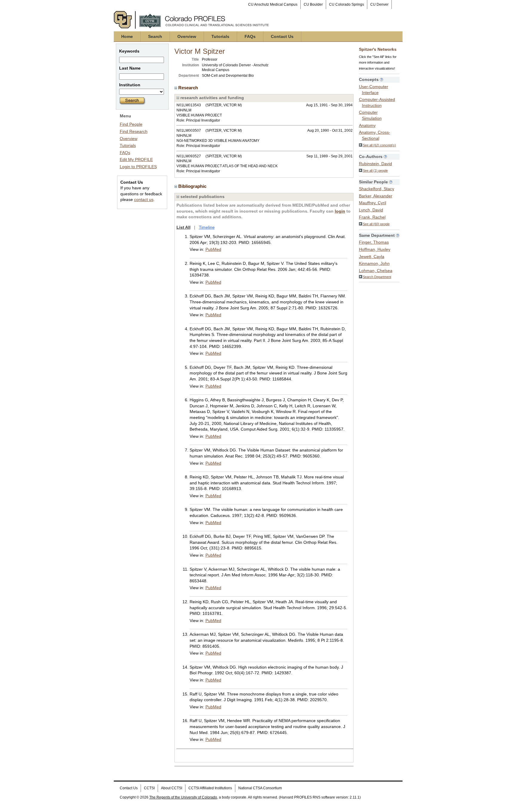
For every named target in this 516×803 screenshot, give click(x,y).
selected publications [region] (202, 196)
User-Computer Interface (373, 89)
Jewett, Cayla (371, 256)
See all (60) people (376, 224)
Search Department (377, 277)
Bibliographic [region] (193, 186)
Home (127, 36)
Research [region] (188, 87)
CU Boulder (313, 4)
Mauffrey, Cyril (372, 202)
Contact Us (282, 36)
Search (155, 36)
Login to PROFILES (138, 166)
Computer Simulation (370, 115)
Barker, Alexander (375, 196)
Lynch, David (371, 210)
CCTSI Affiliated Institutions (210, 788)
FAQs (250, 36)
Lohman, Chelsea (375, 270)
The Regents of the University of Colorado (183, 797)
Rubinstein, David (375, 163)
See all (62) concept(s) (379, 145)
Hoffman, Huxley (374, 249)
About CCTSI (171, 788)
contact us (143, 199)
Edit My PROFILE (136, 159)
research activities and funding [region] (211, 97)
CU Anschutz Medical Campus (272, 4)
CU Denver (379, 4)
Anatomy (367, 125)
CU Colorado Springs (346, 4)
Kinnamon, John (374, 263)
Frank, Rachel (372, 217)
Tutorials (220, 36)
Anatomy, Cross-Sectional (374, 135)
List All (183, 227)
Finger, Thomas (374, 242)
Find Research (134, 131)
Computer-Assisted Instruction (377, 102)
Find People (131, 124)
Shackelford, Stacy (376, 188)
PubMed (213, 249)
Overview (186, 36)
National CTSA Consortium (260, 788)
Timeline (207, 227)
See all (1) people (375, 170)
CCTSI (149, 788)
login (340, 211)
